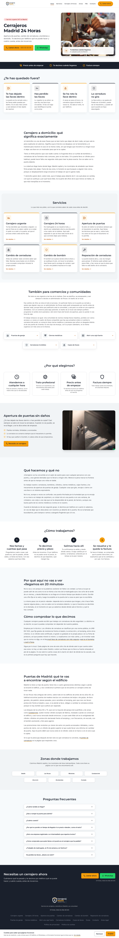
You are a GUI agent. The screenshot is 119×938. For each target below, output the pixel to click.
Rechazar (99, 934)
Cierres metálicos (55, 335)
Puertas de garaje (18, 335)
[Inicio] (10, 4)
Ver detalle (77, 935)
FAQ (86, 3)
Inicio (52, 3)
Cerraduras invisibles (38, 345)
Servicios (59, 3)
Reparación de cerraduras (96, 255)
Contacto (93, 3)
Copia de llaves (73, 345)
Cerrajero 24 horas (70, 3)
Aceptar (110, 934)
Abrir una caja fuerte (95, 335)
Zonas (81, 3)
